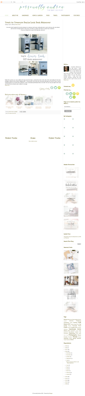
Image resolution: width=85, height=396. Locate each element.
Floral (79, 325)
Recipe (75, 337)
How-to (65, 330)
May (67, 367)
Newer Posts (11, 138)
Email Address (67, 106)
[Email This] (20, 111)
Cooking (75, 322)
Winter (72, 339)
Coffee (71, 322)
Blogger (50, 393)
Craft (79, 322)
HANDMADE (25, 15)
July (67, 360)
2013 (66, 380)
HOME (6, 15)
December (68, 352)
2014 (66, 378)
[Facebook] (67, 94)
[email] (73, 86)
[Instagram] (77, 94)
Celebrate (71, 320)
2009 (66, 383)
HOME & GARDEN (37, 15)
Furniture (10, 113)
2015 (66, 376)
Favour (69, 325)
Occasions (66, 333)
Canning (65, 320)
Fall (80, 324)
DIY (8, 113)
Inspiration (73, 330)
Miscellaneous (71, 332)
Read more (66, 79)
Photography (73, 335)
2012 (66, 382)
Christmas (66, 322)
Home (32, 138)
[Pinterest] (74, 94)
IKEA (69, 330)
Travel (65, 339)
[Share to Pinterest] (25, 111)
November (68, 354)
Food (65, 327)
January (68, 374)
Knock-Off (66, 332)
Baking (65, 319)
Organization (72, 333)
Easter (75, 324)
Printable (65, 336)
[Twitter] (70, 98)
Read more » (7, 85)
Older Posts (54, 138)
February (68, 372)
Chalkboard (78, 320)
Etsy (78, 324)
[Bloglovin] (74, 98)
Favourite (74, 325)
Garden (73, 327)
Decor (66, 324)
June (67, 365)
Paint (15, 113)
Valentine (68, 339)
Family (65, 325)
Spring (74, 338)
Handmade (72, 329)
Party (80, 333)
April (67, 368)
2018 (66, 347)
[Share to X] (22, 111)
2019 (66, 345)
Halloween (66, 329)
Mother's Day (78, 332)
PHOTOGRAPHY (65, 15)
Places (79, 335)
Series (70, 338)
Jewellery (77, 330)
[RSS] (70, 94)
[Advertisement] (33, 125)
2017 (66, 349)
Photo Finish (66, 335)
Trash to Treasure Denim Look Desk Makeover (28, 22)
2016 (66, 351)
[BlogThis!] (21, 111)
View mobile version (33, 141)
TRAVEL (55, 15)
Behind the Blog (71, 319)
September (68, 358)
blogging (76, 319)
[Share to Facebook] (24, 111)
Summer (79, 338)
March (67, 370)
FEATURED (77, 15)
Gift (76, 327)
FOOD (47, 15)
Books (79, 319)
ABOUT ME (15, 15)
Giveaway (79, 327)
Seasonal (66, 338)
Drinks (72, 324)
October (68, 356)
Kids (13, 113)
